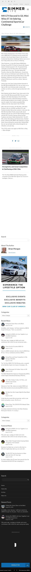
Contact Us (27, 27)
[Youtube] (11, 1)
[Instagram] (14, 1)
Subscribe (15, 4)
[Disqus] (15, 205)
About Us (27, 4)
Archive (21, 4)
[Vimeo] (8, 1)
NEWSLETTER (15, 565)
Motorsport (22, 33)
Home (10, 4)
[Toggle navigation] (28, 9)
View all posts (11, 252)
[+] (15, 157)
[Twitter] (2, 1)
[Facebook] (5, 1)
